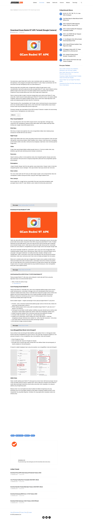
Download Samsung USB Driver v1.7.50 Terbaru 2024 (23, 494)
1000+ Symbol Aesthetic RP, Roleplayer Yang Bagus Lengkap (72, 29)
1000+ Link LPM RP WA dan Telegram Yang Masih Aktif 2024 (72, 34)
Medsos (68, 2)
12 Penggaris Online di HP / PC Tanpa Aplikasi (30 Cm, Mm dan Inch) (72, 50)
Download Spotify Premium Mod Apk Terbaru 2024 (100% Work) (26, 486)
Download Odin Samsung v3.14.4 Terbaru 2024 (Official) (24, 501)
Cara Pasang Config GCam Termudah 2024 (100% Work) (24, 479)
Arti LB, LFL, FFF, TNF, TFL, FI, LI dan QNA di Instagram (71, 14)
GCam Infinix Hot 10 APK (24, 269)
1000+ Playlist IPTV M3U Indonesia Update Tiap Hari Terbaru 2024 (71, 24)
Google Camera (19, 435)
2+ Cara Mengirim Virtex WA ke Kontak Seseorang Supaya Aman (72, 39)
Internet (62, 2)
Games (48, 2)
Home (11, 9)
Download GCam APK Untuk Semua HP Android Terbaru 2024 (25, 472)
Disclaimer (16, 512)
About (11, 512)
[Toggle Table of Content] (17, 115)
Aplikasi (35, 2)
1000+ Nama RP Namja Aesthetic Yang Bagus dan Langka (72, 45)
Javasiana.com (14, 32)
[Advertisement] (33, 20)
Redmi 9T (27, 435)
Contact (30, 512)
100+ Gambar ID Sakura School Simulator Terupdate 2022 (70, 55)
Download (41, 2)
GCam (13, 435)
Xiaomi (33, 435)
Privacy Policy (23, 512)
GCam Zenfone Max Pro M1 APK (26, 205)
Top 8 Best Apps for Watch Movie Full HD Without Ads (73, 19)
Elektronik (54, 2)
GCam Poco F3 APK (23, 325)
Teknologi (74, 2)
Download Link (17, 283)
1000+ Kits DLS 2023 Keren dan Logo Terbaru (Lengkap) (72, 60)
